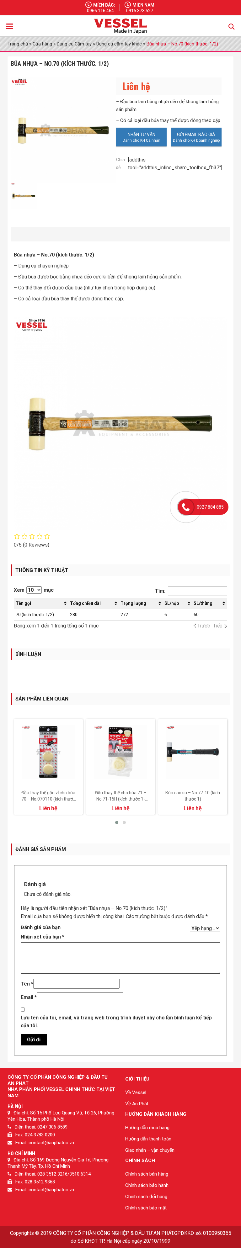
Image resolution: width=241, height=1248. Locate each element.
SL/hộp (171, 603)
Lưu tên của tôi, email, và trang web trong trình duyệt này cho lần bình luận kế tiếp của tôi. (116, 1022)
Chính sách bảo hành (147, 1185)
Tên (27, 984)
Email (29, 997)
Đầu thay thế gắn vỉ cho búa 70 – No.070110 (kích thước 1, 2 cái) (48, 799)
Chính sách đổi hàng (146, 1196)
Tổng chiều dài (85, 603)
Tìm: (160, 591)
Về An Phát (136, 1104)
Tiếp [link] (217, 626)
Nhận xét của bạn (42, 937)
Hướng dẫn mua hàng (147, 1127)
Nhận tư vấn (141, 134)
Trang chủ (18, 44)
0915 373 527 (139, 10)
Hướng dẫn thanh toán (148, 1139)
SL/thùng (203, 603)
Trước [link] (203, 626)
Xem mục (34, 590)
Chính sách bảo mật (146, 1208)
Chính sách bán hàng (146, 1174)
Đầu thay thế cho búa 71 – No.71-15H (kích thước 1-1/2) (120, 799)
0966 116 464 (100, 10)
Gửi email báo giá (196, 134)
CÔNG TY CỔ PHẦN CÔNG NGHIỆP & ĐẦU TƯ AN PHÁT (113, 1233)
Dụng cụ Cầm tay (74, 44)
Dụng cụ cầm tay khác (119, 44)
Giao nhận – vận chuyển (149, 1150)
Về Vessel (135, 1092)
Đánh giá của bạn (41, 927)
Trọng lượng (133, 603)
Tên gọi (23, 603)
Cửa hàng (42, 44)
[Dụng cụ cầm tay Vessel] (120, 26)
